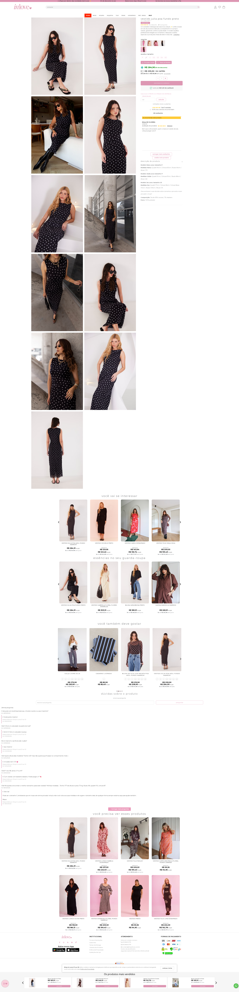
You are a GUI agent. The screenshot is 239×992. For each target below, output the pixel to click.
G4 (162, 57)
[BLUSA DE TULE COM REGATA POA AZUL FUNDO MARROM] (135, 649)
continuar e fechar (167, 968)
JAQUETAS (110, 15)
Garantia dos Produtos (96, 947)
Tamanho (161, 54)
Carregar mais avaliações (161, 154)
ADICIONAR (59, 986)
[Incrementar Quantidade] (165, 78)
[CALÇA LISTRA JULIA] (72, 649)
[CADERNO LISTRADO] (103, 649)
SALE (150, 15)
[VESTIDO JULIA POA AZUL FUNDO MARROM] (167, 649)
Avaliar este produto (161, 157)
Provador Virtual (149, 62)
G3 (158, 57)
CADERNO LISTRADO (104, 673)
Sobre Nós (92, 942)
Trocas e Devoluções (95, 940)
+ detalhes (176, 34)
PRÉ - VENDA (142, 15)
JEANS (123, 15)
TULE (117, 15)
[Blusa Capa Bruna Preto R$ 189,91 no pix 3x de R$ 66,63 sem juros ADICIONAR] (32, 987)
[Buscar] (198, 7)
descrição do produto (150, 161)
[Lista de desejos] (220, 7)
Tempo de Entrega (95, 945)
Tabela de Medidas (165, 62)
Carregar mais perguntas (119, 809)
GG (154, 57)
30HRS (88, 15)
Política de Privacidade (87, 969)
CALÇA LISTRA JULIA (72, 673)
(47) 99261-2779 (126, 942)
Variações (144, 39)
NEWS (94, 15)
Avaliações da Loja (95, 952)
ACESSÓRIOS (131, 15)
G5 (165, 57)
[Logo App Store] (72, 951)
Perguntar (179, 702)
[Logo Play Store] (58, 951)
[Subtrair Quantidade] (158, 78)
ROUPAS (101, 15)
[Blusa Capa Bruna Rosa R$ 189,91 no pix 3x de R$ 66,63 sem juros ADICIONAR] (176, 987)
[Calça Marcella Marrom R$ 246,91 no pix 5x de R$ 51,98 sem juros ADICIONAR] (80, 987)
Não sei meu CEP (146, 96)
